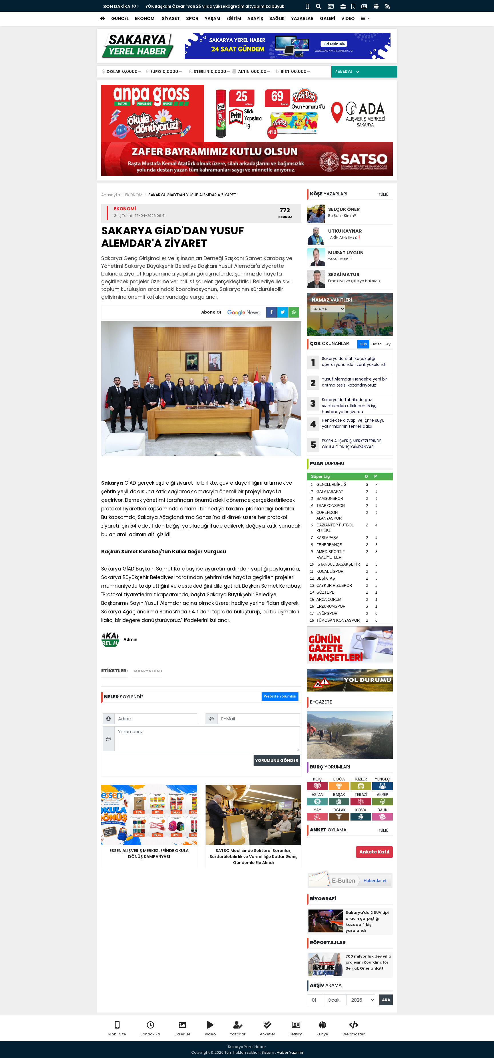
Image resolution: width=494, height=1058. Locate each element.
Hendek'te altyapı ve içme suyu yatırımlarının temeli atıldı (347, 424)
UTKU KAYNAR (345, 231)
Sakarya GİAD (147, 671)
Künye (322, 1034)
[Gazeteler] (364, 5)
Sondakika (150, 1034)
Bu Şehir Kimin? (342, 215)
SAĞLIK (277, 18)
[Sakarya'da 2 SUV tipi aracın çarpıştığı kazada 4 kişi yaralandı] (325, 921)
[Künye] (376, 5)
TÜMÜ (383, 194)
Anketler (267, 1034)
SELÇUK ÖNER (344, 209)
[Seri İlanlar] (353, 5)
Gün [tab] (363, 344)
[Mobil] (307, 5)
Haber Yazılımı (290, 1052)
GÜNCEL (120, 18)
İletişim (296, 1034)
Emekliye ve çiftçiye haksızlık (354, 281)
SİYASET (171, 18)
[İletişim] (330, 5)
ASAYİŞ (255, 18)
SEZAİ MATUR (344, 274)
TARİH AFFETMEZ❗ (344, 237)
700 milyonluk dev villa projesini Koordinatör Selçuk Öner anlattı (368, 962)
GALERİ (327, 18)
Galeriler (182, 1034)
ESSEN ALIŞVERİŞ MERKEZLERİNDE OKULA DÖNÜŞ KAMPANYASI (346, 444)
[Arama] (318, 5)
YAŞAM (212, 18)
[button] (365, 19)
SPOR (192, 18)
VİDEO (348, 18)
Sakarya (112, 483)
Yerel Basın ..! (340, 259)
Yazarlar (238, 1034)
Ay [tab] (388, 344)
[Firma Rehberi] (343, 5)
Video (210, 1034)
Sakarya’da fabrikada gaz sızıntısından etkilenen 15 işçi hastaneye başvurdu (343, 406)
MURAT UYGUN (346, 252)
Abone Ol (211, 312)
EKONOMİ (145, 18)
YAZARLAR (302, 18)
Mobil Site (117, 1034)
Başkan (110, 551)
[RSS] (388, 5)
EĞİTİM (233, 18)
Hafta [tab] (377, 344)
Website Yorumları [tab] (280, 696)
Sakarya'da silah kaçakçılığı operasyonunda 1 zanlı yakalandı (348, 362)
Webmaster (353, 1034)
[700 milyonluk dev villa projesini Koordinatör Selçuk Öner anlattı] (325, 964)
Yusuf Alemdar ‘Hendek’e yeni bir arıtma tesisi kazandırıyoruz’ (348, 382)
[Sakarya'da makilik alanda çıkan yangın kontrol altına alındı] (350, 735)
